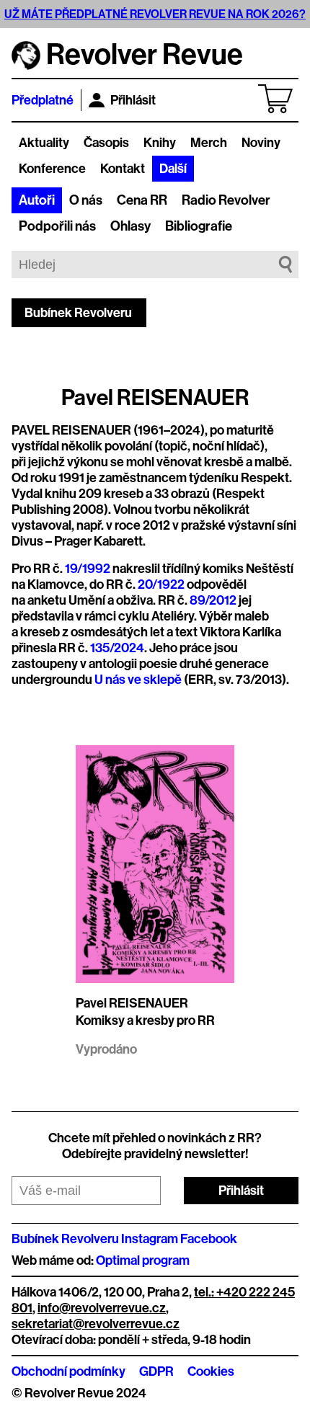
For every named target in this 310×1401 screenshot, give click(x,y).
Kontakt (122, 169)
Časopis (106, 143)
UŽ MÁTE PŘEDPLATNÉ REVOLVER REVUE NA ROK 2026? (155, 14)
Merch (208, 143)
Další (173, 169)
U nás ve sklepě (138, 680)
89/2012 (213, 600)
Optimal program (143, 1260)
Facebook (208, 1239)
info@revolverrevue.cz (101, 1308)
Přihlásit (133, 100)
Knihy (159, 143)
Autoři (37, 200)
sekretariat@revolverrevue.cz (96, 1324)
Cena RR (142, 200)
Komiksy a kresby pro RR (145, 1020)
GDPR (156, 1371)
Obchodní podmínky (68, 1371)
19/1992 (87, 569)
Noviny (261, 143)
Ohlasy (130, 226)
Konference (52, 169)
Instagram (149, 1239)
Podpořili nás (57, 226)
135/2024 (117, 648)
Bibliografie (198, 226)
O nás (85, 200)
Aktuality (44, 143)
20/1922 (161, 584)
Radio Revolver (226, 200)
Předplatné (43, 100)
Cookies (210, 1371)
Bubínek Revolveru (78, 313)
